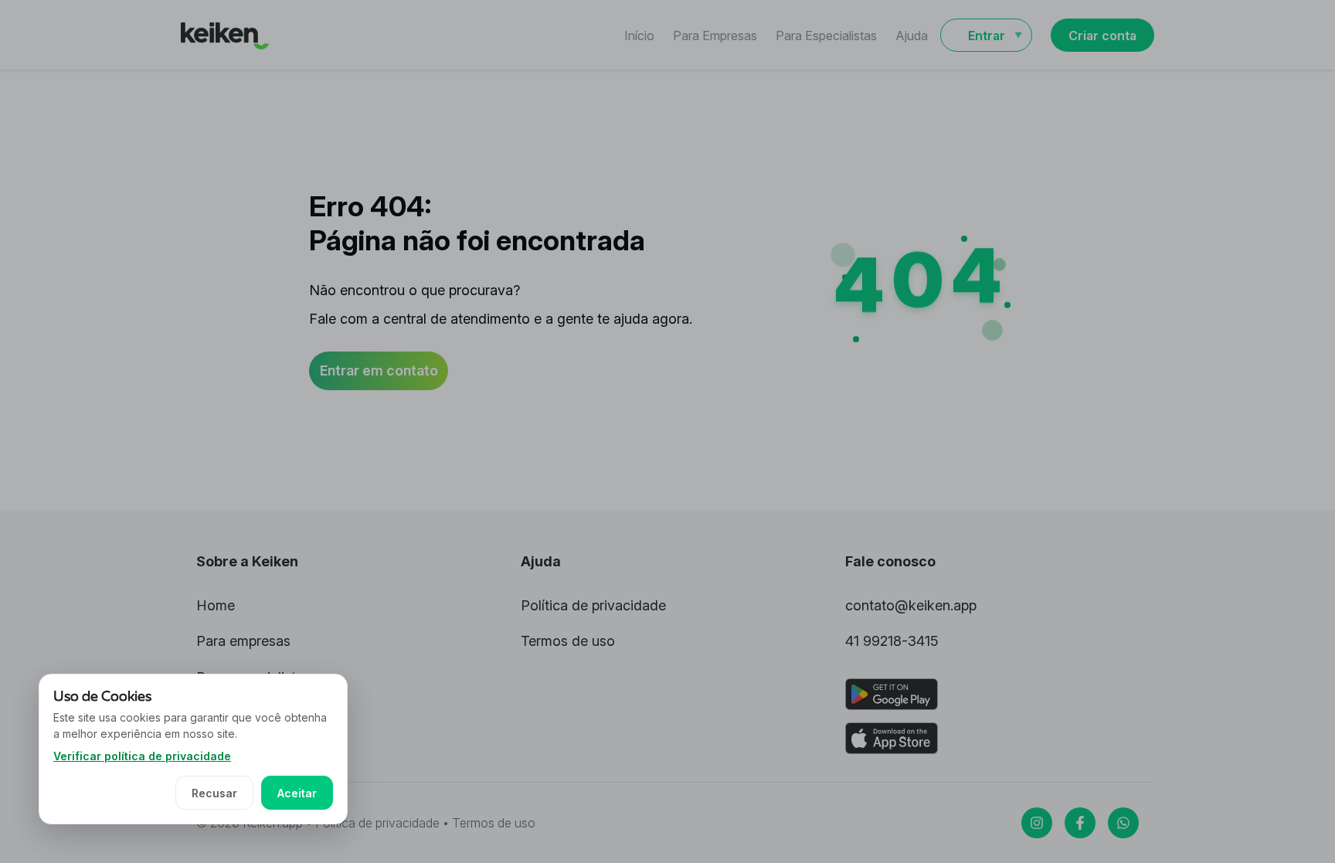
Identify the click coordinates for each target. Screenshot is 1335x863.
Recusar (214, 793)
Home (215, 605)
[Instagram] (1036, 822)
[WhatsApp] (1123, 822)
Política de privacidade (593, 605)
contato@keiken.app (911, 605)
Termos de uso (568, 641)
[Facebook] (1080, 822)
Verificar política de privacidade (142, 756)
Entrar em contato (379, 370)
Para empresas (243, 641)
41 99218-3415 (892, 641)
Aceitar (297, 793)
